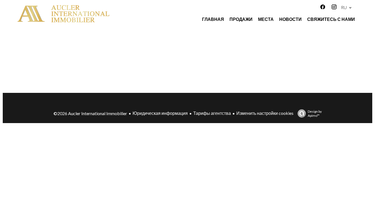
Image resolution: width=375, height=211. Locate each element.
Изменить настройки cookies (264, 113)
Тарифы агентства (212, 113)
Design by (315, 113)
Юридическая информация (160, 113)
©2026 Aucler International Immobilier (90, 113)
